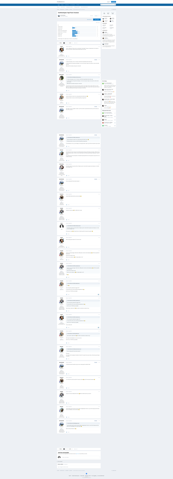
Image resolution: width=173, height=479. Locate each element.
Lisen (105, 126)
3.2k (62, 157)
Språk (70, 475)
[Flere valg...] (99, 46)
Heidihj (61, 208)
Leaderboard (67, 4)
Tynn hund (105, 125)
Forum (59, 4)
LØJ (105, 90)
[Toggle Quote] (67, 77)
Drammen (66, 16)
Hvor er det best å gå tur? (108, 112)
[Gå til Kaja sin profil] (110, 21)
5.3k (62, 271)
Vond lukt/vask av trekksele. (108, 122)
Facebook (77, 4)
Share (92, 15)
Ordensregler (82, 475)
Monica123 (61, 74)
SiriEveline (61, 164)
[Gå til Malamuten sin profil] (103, 116)
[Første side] (58, 43)
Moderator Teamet (88, 475)
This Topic (111, 4)
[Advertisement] (78, 126)
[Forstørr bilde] (87, 96)
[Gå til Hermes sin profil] (62, 153)
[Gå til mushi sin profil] (62, 50)
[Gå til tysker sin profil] (103, 123)
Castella (61, 94)
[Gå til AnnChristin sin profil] (59, 16)
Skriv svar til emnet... (66, 457)
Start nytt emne (89, 19)
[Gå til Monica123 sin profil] (62, 78)
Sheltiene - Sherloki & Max (108, 93)
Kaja (112, 20)
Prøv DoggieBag (72, 4)
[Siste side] (72, 43)
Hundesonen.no (60, 1)
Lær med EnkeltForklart (100, 475)
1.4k (62, 67)
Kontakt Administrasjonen (75, 475)
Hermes (61, 149)
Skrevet (109, 90)
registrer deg (66, 38)
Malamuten (105, 117)
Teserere (61, 194)
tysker (105, 123)
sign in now (77, 453)
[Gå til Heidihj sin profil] (62, 211)
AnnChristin (63, 15)
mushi (61, 46)
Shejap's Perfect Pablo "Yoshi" (108, 89)
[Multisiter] (66, 56)
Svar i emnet (97, 19)
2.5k (62, 54)
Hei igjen (105, 105)
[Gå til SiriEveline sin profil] (62, 167)
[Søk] (115, 4)
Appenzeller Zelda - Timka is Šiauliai (109, 99)
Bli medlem (113, 1)
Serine (105, 113)
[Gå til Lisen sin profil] (103, 125)
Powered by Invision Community (86, 477)
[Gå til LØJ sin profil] (103, 90)
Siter (68, 90)
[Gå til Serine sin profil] (103, 83)
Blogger (62, 4)
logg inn (62, 38)
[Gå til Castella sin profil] (62, 97)
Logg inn (108, 1)
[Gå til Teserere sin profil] (62, 197)
